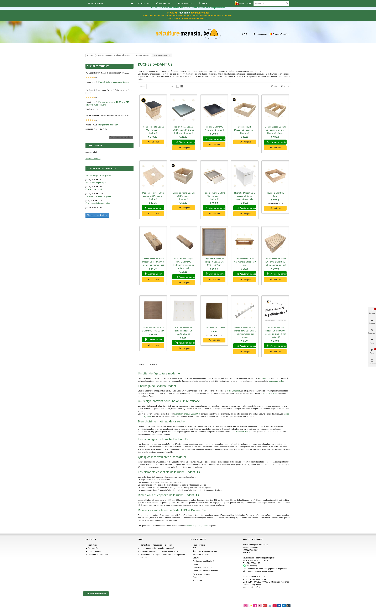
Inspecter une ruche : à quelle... (99, 196)
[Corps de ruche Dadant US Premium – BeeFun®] (183, 176)
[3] (90, 77)
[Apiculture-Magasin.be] (188, 34)
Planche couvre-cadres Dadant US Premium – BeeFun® (153, 196)
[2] (88, 77)
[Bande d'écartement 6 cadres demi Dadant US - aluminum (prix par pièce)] (245, 311)
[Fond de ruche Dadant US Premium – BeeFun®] (214, 176)
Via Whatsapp (251, 566)
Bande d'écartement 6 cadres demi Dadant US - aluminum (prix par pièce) (245, 332)
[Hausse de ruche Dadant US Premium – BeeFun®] (245, 110)
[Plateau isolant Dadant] (214, 311)
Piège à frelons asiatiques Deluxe (113, 82)
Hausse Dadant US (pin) (275, 194)
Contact (146, 3)
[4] (92, 77)
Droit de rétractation (96, 593)
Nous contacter (199, 545)
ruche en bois (264, 378)
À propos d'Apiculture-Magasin (205, 551)
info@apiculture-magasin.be (276, 569)
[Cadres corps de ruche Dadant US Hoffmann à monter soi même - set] (153, 242)
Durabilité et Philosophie (203, 568)
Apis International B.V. (251, 587)
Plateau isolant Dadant (214, 327)
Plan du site (197, 580)
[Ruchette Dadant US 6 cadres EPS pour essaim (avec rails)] (245, 176)
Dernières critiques (98, 66)
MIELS (204, 3)
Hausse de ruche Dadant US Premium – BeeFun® (244, 130)
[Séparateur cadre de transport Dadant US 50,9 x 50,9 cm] (214, 242)
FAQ (194, 548)
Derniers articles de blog (101, 168)
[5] (94, 77)
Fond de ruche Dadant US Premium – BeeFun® (214, 196)
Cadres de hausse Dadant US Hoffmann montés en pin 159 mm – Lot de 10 (275, 332)
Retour (195, 564)
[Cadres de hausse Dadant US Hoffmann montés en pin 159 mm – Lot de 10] (275, 311)
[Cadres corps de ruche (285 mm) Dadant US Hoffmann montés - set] (275, 242)
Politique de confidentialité (203, 561)
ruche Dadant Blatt (269, 394)
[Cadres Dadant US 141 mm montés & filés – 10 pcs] (245, 242)
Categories (97, 3)
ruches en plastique (244, 432)
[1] (86, 77)
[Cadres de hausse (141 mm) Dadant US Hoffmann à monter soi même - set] (183, 242)
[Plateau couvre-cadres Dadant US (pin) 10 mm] (153, 311)
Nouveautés (93, 548)
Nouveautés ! (166, 3)
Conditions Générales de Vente (205, 571)
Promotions (187, 3)
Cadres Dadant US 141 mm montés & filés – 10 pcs (245, 262)
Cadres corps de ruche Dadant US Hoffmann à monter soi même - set (153, 262)
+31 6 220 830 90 (253, 563)
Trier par (142, 86)
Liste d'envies (94, 145)
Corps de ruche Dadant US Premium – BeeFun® (183, 196)
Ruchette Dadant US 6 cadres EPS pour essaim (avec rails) (244, 196)
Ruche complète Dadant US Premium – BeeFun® (153, 130)
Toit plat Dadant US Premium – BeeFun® (214, 128)
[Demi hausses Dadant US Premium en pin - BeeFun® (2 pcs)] (275, 110)
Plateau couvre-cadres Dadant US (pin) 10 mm (153, 329)
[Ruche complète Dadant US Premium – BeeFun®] (153, 110)
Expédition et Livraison (202, 555)
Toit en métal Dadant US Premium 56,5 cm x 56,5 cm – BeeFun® (183, 130)
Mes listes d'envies (92, 159)
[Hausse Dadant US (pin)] (275, 176)
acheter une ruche (276, 381)
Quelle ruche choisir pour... (96, 189)
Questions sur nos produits (98, 555)
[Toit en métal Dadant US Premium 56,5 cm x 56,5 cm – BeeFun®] (183, 110)
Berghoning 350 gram (108, 125)
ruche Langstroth (233, 391)
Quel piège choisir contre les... (98, 203)
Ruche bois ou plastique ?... (97, 182)
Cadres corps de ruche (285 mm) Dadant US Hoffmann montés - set (275, 262)
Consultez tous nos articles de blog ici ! (156, 545)
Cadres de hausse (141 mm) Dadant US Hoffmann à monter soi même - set (184, 263)
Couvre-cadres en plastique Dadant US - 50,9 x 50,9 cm (183, 330)
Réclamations (198, 577)
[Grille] (177, 86)
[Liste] (181, 86)
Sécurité (196, 558)
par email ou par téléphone (196, 526)
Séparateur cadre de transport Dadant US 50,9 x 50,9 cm (214, 262)
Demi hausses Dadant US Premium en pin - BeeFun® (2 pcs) (275, 130)
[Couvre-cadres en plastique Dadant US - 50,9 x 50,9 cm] (183, 311)
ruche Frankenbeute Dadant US (187, 414)
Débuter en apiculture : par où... (98, 175)
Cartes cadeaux (94, 551)
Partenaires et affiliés (201, 574)
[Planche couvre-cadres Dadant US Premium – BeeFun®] (153, 176)
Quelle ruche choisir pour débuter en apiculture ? (160, 551)
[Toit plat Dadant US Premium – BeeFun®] (214, 110)
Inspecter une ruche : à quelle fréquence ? (157, 548)
